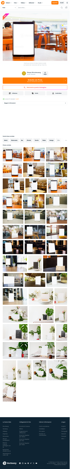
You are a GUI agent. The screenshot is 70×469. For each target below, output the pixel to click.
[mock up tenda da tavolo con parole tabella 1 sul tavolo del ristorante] (41, 313)
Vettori (8, 3)
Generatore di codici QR (7, 453)
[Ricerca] (62, 8)
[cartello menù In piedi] (15, 295)
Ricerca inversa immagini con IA (7, 444)
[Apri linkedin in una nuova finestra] (25, 462)
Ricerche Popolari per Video (24, 442)
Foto (15, 3)
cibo (58, 139)
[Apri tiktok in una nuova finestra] (31, 462)
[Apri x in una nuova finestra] (33, 462)
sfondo (29, 139)
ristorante (14, 139)
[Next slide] (63, 139)
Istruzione (6, 435)
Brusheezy (6, 425)
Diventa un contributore (42, 433)
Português (63, 430)
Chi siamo (42, 430)
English (62, 425)
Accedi (62, 2)
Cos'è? (17, 99)
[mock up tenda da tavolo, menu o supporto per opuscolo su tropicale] (15, 313)
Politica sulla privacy (61, 462)
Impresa (5, 433)
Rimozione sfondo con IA (7, 449)
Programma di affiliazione (23, 431)
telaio (44, 139)
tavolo (37, 139)
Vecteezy (5, 428)
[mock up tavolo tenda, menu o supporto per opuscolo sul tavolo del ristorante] (41, 295)
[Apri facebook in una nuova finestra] (20, 462)
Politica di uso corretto (59, 463)
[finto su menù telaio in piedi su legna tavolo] (35, 279)
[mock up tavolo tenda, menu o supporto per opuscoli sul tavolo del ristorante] (35, 262)
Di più (39, 3)
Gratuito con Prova (35, 80)
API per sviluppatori (6, 438)
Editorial (31, 3)
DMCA (21, 428)
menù (5, 139)
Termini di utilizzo (50, 462)
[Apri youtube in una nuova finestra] (36, 462)
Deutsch (62, 433)
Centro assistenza (44, 425)
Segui (45, 74)
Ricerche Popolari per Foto (24, 439)
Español (62, 428)
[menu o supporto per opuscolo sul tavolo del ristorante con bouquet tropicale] (35, 331)
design (52, 139)
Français (62, 435)
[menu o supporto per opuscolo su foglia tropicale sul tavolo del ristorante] (39, 369)
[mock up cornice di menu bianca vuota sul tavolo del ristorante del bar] (12, 153)
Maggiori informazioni (10, 102)
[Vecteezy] (2, 2)
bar (22, 139)
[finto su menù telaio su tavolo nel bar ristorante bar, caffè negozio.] (35, 231)
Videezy (5, 430)
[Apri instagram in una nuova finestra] (22, 462)
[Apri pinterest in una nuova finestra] (28, 462)
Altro (61, 437)
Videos (23, 3)
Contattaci (42, 428)
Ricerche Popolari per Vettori (24, 435)
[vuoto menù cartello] (57, 279)
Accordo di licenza (24, 425)
